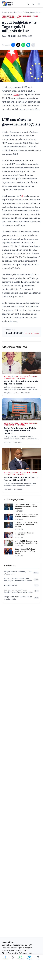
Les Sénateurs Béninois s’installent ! (24, 534)
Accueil (4, 12)
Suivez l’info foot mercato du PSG (17, 945)
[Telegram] (28, 45)
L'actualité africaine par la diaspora (17, 947)
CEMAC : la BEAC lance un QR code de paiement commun (26, 516)
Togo (16, 94)
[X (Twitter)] (18, 45)
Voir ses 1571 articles (32, 333)
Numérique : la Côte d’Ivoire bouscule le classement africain (26, 525)
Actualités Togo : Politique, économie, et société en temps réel (20, 17)
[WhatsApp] (23, 45)
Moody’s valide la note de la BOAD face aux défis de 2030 (21, 478)
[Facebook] (13, 45)
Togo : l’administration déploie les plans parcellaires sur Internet (20, 431)
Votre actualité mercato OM (14, 950)
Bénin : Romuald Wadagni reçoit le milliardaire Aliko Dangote (25, 551)
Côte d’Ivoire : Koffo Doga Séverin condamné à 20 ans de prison (26, 506)
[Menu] (39, 3)
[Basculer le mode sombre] (33, 4)
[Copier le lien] (33, 45)
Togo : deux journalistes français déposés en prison (21, 382)
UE (22, 196)
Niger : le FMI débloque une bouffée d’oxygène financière (27, 542)
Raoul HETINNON (15, 333)
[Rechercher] (28, 4)
